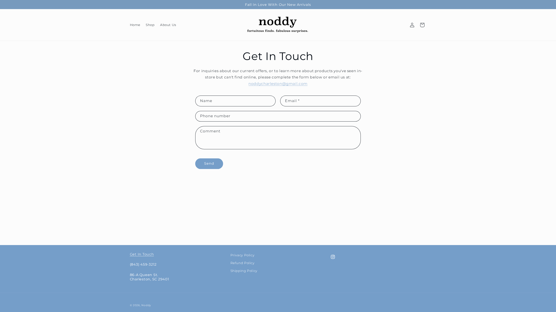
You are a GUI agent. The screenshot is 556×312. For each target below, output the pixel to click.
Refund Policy (242, 263)
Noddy (146, 305)
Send (209, 163)
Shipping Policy (243, 271)
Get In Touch (142, 254)
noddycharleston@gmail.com (278, 83)
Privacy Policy (242, 255)
